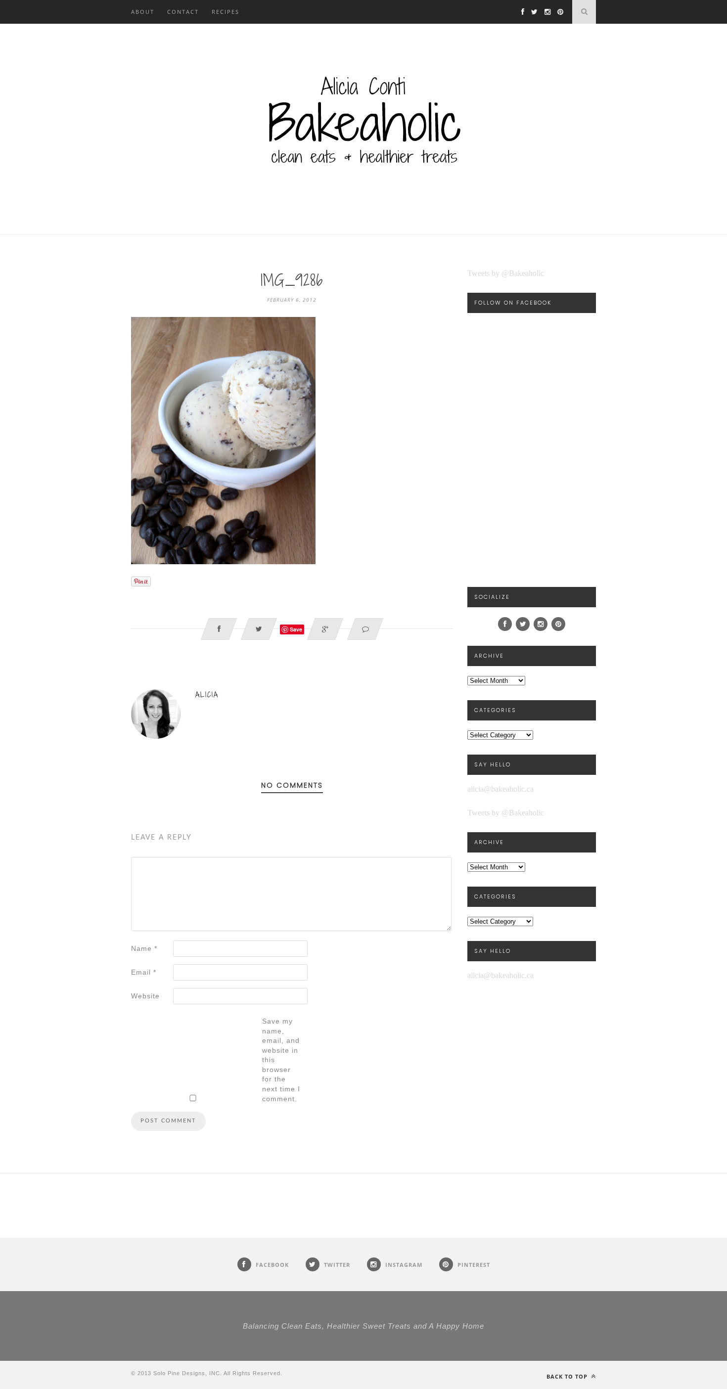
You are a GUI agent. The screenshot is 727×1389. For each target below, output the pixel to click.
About (142, 11)
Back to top (568, 1376)
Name (144, 948)
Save (296, 629)
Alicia (207, 694)
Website (145, 996)
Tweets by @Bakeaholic (505, 273)
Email (143, 972)
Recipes (225, 11)
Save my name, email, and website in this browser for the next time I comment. (281, 1060)
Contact (183, 11)
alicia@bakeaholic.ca (500, 789)
